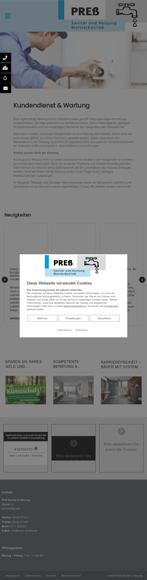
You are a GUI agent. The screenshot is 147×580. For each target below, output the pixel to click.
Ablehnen (42, 318)
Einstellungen (73, 318)
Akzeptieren (104, 318)
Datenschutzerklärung (74, 306)
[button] (5, 57)
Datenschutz (64, 330)
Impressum (81, 330)
